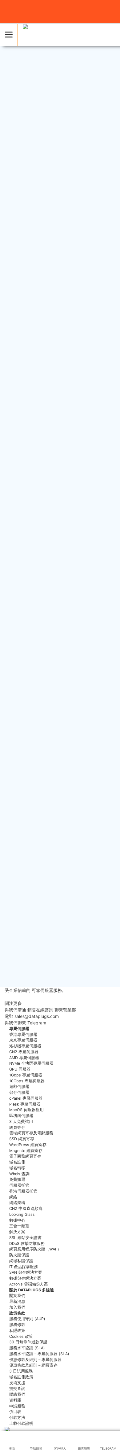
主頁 (8, 421)
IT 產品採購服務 (23, 1266)
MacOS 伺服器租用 (26, 1109)
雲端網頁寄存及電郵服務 (31, 1133)
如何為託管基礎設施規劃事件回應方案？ (52, 780)
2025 (16, 865)
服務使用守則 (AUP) (27, 1318)
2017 (16, 942)
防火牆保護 (19, 1255)
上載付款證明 (21, 1423)
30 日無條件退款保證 (28, 1342)
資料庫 (15, 1400)
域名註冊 (17, 1162)
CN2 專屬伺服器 (23, 1051)
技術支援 (17, 1383)
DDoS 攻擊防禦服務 (27, 1243)
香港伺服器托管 (23, 1191)
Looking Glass (22, 1214)
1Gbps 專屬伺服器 (25, 1075)
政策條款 (17, 1313)
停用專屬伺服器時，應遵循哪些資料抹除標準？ (59, 794)
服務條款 (17, 1324)
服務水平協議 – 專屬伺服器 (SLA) (39, 1353)
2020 (16, 913)
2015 (16, 960)
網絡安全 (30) (25, 540)
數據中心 (17, 1220)
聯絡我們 (17, 1394)
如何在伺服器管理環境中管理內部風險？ (52, 808)
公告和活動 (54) (27, 588)
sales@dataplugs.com (27, 400)
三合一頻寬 (19, 1226)
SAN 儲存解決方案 (25, 1272)
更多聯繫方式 (17, 996)
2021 (16, 903)
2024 (16, 875)
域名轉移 (17, 1168)
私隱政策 (17, 1330)
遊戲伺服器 (19, 1086)
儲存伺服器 (19, 1092)
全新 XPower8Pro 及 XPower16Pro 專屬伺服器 (58, 700)
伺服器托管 (19, 1185)
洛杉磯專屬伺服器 (25, 1046)
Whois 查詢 (19, 1174)
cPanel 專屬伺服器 (25, 1098)
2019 (16, 922)
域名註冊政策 (21, 1377)
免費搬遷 (17, 1179)
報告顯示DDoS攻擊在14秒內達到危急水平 (63, 467)
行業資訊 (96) (25, 549)
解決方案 (17, 1231)
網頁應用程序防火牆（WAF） (35, 1249)
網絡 (13, 1197)
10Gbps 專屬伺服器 (27, 1081)
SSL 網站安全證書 (25, 1237)
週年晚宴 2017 (26, 631)
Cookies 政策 (21, 1336)
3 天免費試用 (21, 1121)
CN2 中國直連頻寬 (25, 1208)
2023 (16, 884)
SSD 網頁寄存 (21, 1139)
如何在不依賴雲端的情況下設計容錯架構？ (54, 747)
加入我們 (17, 1307)
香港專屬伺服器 (23, 1034)
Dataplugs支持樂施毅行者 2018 (43, 672)
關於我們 (17, 1295)
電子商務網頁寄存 (25, 1156)
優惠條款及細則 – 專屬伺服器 (35, 1359)
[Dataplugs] (39, 35)
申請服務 (17, 1406)
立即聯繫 (56, 1022)
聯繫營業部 (65, 1009)
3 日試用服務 (21, 1371)
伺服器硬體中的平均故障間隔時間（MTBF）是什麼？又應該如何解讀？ (58, 764)
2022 (16, 894)
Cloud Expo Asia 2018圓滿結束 (43, 686)
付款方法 (17, 1417)
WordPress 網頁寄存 (27, 1144)
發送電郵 (68, 1016)
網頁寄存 (17, 1127)
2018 (16, 932)
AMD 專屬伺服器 (24, 1057)
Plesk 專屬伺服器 (24, 1104)
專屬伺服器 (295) (28, 569)
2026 (16, 855)
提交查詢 (17, 1388)
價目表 (15, 1411)
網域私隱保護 (21, 1261)
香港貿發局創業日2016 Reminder (45, 645)
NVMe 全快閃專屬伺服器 (31, 1063)
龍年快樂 (27, 459)
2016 (16, 951)
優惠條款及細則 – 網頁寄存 (33, 1365)
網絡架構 (17, 1202)
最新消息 (23, 421)
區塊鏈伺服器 (21, 1115)
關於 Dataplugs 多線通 (31, 1290)
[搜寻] (103, 497)
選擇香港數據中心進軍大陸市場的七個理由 (54, 658)
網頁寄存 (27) (25, 559)
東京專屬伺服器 (23, 1040)
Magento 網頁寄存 (25, 1150)
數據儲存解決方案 (25, 1278)
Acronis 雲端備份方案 (28, 1284)
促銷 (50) (20, 578)
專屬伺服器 (18, 112)
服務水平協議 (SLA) (27, 1348)
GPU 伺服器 (19, 1069)
